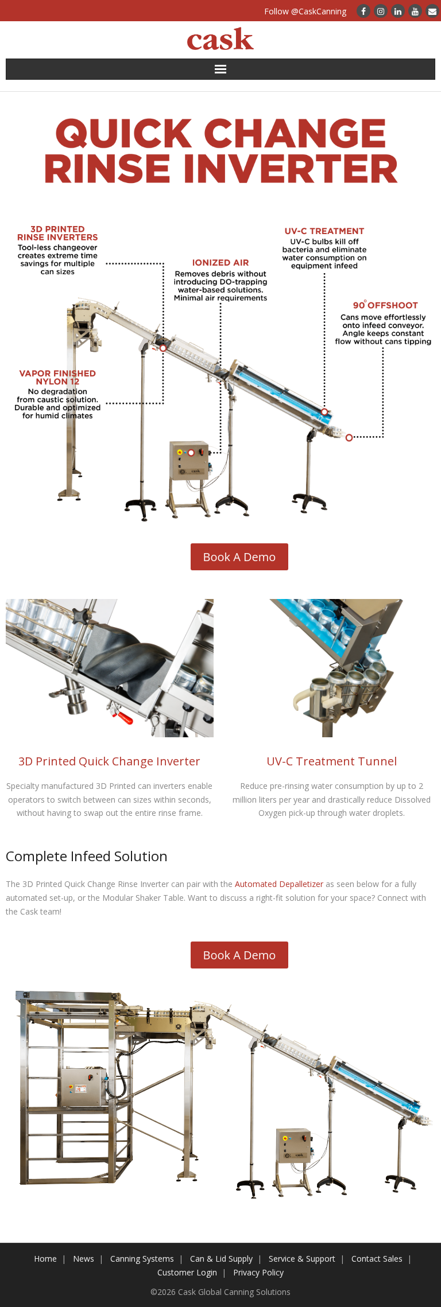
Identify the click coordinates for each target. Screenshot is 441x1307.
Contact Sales (377, 1258)
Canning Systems (142, 1258)
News (83, 1258)
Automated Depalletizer (279, 883)
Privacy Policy (258, 1272)
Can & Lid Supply (221, 1258)
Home (45, 1258)
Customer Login (187, 1272)
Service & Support (302, 1258)
